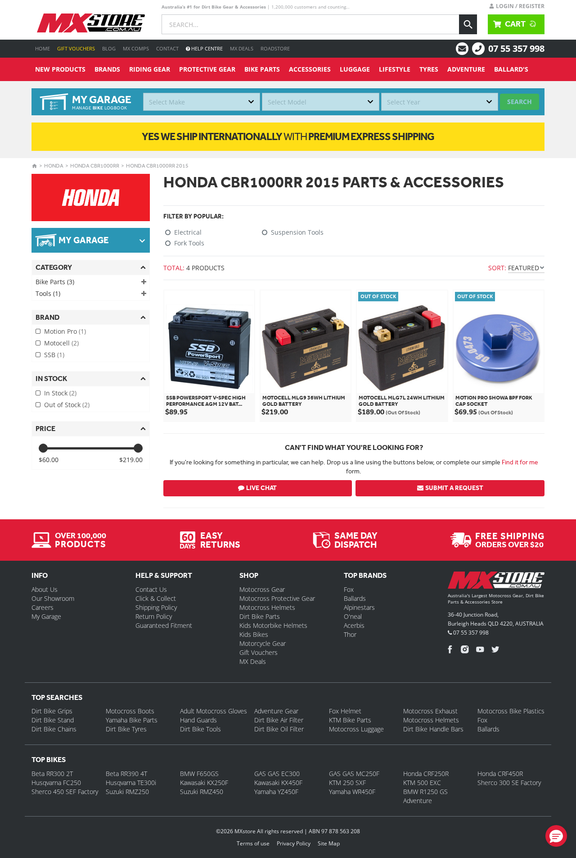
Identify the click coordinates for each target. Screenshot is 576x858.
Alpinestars (359, 607)
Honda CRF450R (500, 773)
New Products (60, 69)
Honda (53, 166)
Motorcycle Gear (262, 643)
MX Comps (136, 48)
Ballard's (511, 69)
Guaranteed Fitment (163, 625)
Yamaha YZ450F (276, 791)
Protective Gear (207, 69)
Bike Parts (262, 69)
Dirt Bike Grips (52, 711)
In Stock (60, 393)
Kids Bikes (253, 634)
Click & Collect (155, 598)
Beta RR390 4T (126, 773)
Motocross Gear (262, 589)
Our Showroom (53, 598)
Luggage (355, 69)
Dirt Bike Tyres (126, 729)
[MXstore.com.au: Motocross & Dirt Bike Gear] (91, 23)
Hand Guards (198, 720)
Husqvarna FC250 (56, 782)
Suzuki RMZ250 (127, 791)
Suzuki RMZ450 (201, 791)
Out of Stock (67, 404)
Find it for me (520, 462)
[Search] (468, 24)
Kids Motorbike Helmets (273, 625)
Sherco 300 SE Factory (509, 782)
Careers (43, 607)
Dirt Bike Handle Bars (433, 729)
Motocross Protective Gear (277, 598)
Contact (167, 48)
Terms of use (253, 843)
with (288, 136)
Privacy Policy (293, 843)
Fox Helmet (345, 711)
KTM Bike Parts (350, 720)
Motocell (61, 343)
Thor (350, 634)
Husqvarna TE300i (131, 782)
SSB (54, 354)
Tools (48, 293)
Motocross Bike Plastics (510, 711)
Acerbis (354, 625)
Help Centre (206, 48)
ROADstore (275, 48)
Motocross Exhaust (430, 711)
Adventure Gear (276, 711)
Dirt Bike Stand (53, 720)
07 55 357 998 (516, 48)
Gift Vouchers (76, 48)
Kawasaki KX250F (204, 782)
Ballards (355, 598)
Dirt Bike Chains (54, 729)
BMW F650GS (199, 773)
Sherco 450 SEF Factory (65, 791)
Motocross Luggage (356, 729)
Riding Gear (149, 69)
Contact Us (151, 589)
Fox (349, 589)
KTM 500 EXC (422, 782)
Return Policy (153, 616)
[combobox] (201, 102)
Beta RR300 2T (52, 773)
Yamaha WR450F (352, 791)
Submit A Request (454, 488)
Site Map (329, 843)
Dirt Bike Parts (259, 616)
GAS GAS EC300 (277, 773)
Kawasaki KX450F (278, 782)
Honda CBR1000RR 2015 (157, 166)
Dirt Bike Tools (200, 729)
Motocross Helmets (267, 607)
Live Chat (261, 488)
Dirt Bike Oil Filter (279, 729)
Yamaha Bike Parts (132, 720)
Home (42, 48)
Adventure (466, 69)
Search (519, 101)
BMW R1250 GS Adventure (425, 796)
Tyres (428, 69)
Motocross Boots (130, 711)
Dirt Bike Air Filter (278, 720)
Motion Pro (65, 331)
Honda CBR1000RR (94, 166)
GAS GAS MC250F (354, 773)
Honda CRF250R (426, 773)
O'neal (353, 616)
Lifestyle (394, 69)
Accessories (310, 69)
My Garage (46, 616)
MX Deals (241, 48)
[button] (556, 836)
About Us (45, 589)
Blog (109, 48)
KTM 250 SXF (347, 782)
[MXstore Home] (496, 582)
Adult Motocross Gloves (213, 711)
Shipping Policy (156, 607)
